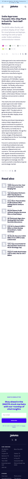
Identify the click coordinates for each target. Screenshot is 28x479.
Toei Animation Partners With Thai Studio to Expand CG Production (16, 195)
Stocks (4, 473)
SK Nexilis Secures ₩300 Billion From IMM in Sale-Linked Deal (16, 237)
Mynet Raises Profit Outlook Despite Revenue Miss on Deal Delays (16, 212)
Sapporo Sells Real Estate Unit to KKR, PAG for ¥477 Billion (16, 253)
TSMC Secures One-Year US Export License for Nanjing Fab (16, 187)
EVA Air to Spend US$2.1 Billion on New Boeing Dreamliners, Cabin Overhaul (16, 229)
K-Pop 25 (17, 458)
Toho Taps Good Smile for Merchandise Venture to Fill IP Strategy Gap (16, 245)
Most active (17, 476)
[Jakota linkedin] (15, 440)
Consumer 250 (18, 461)
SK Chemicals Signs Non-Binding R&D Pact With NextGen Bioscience (16, 220)
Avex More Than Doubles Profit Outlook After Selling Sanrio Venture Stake (16, 203)
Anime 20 (4, 458)
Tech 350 (4, 461)
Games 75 (17, 453)
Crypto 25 (5, 453)
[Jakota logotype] (14, 7)
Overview (4, 476)
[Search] (25, 7)
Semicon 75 (5, 456)
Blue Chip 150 (18, 449)
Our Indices (6, 447)
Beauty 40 (17, 456)
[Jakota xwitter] (12, 440)
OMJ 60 (4, 467)
